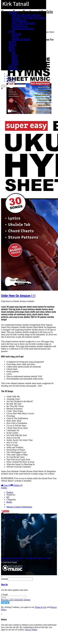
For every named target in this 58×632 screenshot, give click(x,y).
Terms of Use (6, 558)
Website (4, 579)
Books (9, 502)
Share (6, 511)
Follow (4, 488)
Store (12, 31)
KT (7, 497)
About (12, 50)
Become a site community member (15, 600)
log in (9, 517)
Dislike (17, 485)
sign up (18, 517)
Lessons (13, 12)
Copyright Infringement (10, 560)
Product (9, 492)
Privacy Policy (18, 558)
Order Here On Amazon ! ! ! (18, 296)
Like (7, 485)
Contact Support (43, 558)
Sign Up (4, 584)
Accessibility (31, 558)
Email (4, 594)
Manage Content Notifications (19, 507)
